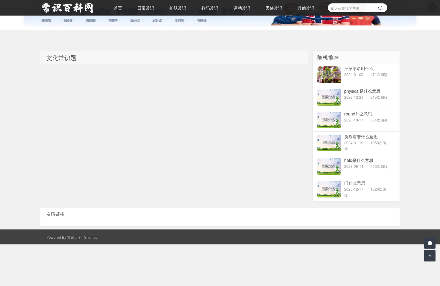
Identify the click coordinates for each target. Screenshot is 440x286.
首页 (118, 8)
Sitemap (91, 237)
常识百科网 (70, 8)
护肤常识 (177, 8)
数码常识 (209, 8)
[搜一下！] (380, 7)
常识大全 (74, 237)
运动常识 (241, 8)
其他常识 (306, 8)
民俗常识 (273, 8)
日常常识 (145, 8)
